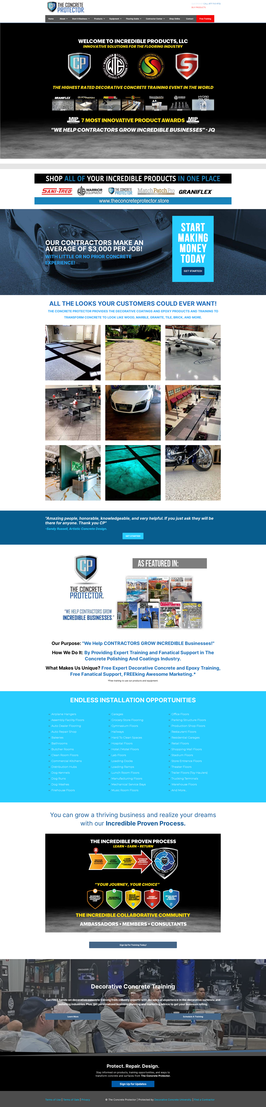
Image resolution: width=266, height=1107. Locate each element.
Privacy (85, 1099)
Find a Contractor (204, 1099)
